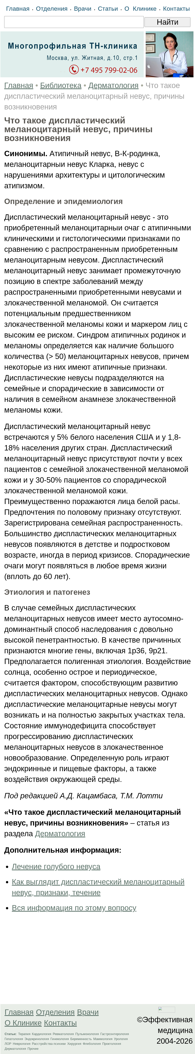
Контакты (176, 8)
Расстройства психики (49, 1044)
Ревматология (63, 1034)
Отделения (51, 8)
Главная (17, 8)
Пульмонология (87, 1034)
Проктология (111, 1044)
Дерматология (113, 85)
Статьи (108, 8)
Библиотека (60, 85)
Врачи (82, 8)
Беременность (81, 1039)
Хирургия (74, 1044)
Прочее (33, 1049)
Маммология (102, 1039)
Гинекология (59, 1039)
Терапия (24, 1034)
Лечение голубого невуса (56, 866)
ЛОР (8, 1044)
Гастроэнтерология (114, 1034)
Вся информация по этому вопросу (74, 908)
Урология (121, 1039)
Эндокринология (36, 1039)
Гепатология (14, 1039)
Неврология (21, 1044)
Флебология (92, 1044)
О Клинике (140, 8)
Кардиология (41, 1034)
